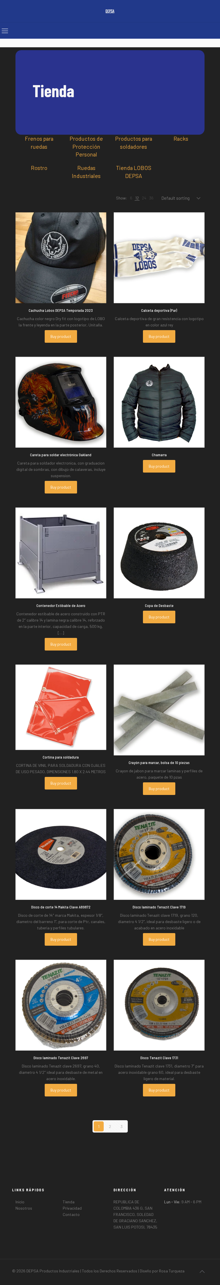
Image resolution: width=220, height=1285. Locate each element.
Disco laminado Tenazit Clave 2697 (61, 1057)
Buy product (60, 336)
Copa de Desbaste (159, 605)
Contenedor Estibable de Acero (60, 605)
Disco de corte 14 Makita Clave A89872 (61, 907)
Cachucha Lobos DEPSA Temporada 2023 (61, 310)
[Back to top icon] (202, 1271)
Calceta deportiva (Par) (159, 310)
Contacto (71, 1214)
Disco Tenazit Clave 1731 (159, 1057)
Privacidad (72, 1208)
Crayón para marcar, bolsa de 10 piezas (159, 762)
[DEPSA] (110, 11)
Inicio (19, 1201)
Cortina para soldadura (61, 757)
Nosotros (23, 1208)
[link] (131, 198)
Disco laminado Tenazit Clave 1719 (159, 907)
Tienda (68, 1201)
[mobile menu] (5, 30)
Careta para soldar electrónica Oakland (60, 455)
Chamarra (159, 455)
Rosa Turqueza (171, 1270)
